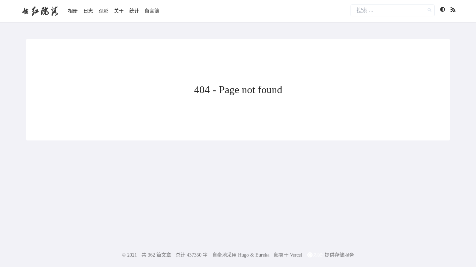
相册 (73, 11)
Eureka (262, 255)
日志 (88, 11)
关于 (119, 11)
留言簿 (152, 11)
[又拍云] (316, 255)
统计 (134, 11)
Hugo (243, 255)
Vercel (296, 255)
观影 (103, 11)
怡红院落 (40, 11)
